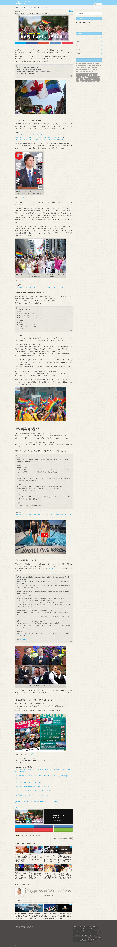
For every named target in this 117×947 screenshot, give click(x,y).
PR (16, 807)
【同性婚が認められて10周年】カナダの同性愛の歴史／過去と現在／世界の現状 (38, 514)
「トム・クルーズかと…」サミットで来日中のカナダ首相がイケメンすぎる (36, 139)
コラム (77, 45)
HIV (80, 63)
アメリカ (98, 65)
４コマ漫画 (97, 81)
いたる (26, 888)
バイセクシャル (94, 73)
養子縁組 (92, 81)
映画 (92, 79)
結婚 (81, 81)
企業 (87, 77)
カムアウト (86, 69)
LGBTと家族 (88, 63)
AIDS (77, 63)
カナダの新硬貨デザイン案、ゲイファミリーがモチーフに (31, 795)
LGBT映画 (85, 65)
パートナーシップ (80, 75)
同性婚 (98, 77)
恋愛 (88, 79)
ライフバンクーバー (57, 137)
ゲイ (91, 69)
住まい (90, 77)
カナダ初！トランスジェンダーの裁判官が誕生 (28, 782)
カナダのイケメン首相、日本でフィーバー (27, 135)
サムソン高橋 (79, 71)
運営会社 (16, 945)
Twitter (49, 895)
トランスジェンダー (80, 73)
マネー (94, 75)
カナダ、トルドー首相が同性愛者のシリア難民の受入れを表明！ (33, 786)
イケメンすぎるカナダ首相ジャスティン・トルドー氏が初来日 (32, 137)
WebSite (45, 895)
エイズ (89, 67)
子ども (81, 79)
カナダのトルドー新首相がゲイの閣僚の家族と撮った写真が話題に (34, 791)
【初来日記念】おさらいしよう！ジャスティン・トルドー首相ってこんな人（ (37, 287)
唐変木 (51, 568)
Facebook (52, 895)
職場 (88, 81)
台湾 (95, 77)
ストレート (85, 71)
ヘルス (90, 75)
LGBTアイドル (95, 63)
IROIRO (61, 139)
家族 (85, 79)
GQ (23, 198)
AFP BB (42, 135)
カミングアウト (79, 69)
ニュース (78, 49)
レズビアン (78, 77)
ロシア (83, 77)
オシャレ (94, 67)
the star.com (23, 280)
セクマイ (91, 71)
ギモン (77, 41)
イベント (78, 67)
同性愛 (77, 79)
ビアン (86, 75)
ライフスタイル (80, 53)
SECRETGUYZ (92, 65)
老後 (84, 81)
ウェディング (84, 67)
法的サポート (97, 79)
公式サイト (23, 639)
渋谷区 (77, 81)
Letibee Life (20, 3)
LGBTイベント (79, 65)
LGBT (83, 63)
